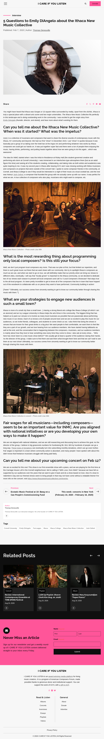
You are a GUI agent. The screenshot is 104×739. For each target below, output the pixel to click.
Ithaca (46, 528)
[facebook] (49, 690)
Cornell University (10, 528)
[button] (5, 3)
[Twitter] (90, 104)
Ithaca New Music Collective (73, 528)
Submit (77, 652)
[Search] (85, 3)
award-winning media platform (60, 676)
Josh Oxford (18, 175)
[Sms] (97, 104)
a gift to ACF (64, 685)
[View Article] (18, 588)
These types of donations (21, 448)
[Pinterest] (93, 104)
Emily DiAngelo (9, 120)
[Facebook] (87, 104)
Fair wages (37, 528)
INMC (5, 138)
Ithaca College (55, 528)
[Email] (100, 104)
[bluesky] (55, 690)
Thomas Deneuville (41, 30)
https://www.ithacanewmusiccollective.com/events (48, 479)
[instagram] (52, 690)
